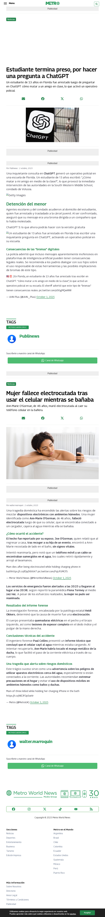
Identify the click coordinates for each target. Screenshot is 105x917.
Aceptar (87, 912)
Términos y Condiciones (17, 899)
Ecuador (57, 851)
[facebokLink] (42, 99)
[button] (9, 3)
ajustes (73, 914)
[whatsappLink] (81, 99)
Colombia (57, 846)
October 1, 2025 (45, 296)
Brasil (56, 837)
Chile (55, 842)
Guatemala (58, 859)
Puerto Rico (59, 873)
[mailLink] (23, 99)
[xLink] (62, 99)
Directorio (11, 891)
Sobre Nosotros (13, 886)
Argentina (58, 833)
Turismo (10, 851)
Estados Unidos (60, 855)
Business (10, 846)
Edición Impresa (13, 855)
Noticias (10, 833)
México (56, 864)
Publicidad (11, 904)
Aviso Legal (11, 895)
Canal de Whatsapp (54, 360)
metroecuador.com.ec (17, 327)
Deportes (10, 837)
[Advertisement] (52, 42)
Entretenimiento (13, 842)
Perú (55, 868)
